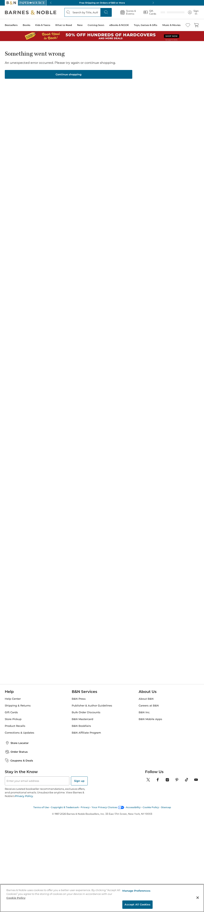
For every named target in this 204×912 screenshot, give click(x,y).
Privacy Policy (24, 796)
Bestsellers (11, 25)
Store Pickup (13, 719)
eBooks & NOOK (119, 25)
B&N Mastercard (82, 719)
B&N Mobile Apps (150, 719)
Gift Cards (11, 712)
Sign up (79, 780)
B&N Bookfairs (81, 725)
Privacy (85, 807)
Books (26, 25)
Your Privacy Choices (104, 807)
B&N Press (79, 698)
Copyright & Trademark (65, 807)
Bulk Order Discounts (86, 712)
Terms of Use (41, 807)
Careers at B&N (149, 705)
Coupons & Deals (21, 760)
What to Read (63, 25)
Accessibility (133, 807)
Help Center (13, 698)
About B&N (146, 698)
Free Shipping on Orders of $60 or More (102, 2)
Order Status (19, 751)
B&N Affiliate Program (86, 732)
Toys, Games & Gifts (145, 25)
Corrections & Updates (19, 732)
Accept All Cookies (137, 904)
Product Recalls (15, 725)
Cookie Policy (151, 807)
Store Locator (19, 743)
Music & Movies (171, 25)
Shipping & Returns (18, 705)
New (80, 25)
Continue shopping (68, 74)
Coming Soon (96, 25)
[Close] (197, 897)
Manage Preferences (136, 890)
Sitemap (166, 807)
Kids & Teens (42, 25)
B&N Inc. (144, 712)
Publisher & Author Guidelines (92, 705)
